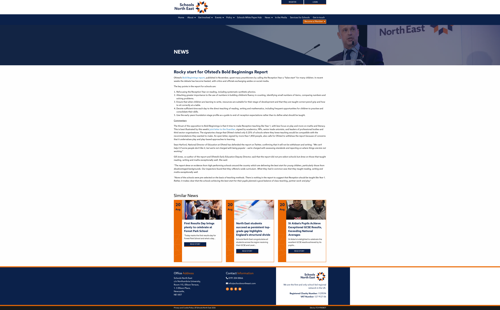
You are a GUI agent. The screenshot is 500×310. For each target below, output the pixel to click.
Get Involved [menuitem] (204, 18)
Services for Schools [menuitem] (300, 18)
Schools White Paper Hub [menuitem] (249, 18)
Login (315, 2)
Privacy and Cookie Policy (184, 308)
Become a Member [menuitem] (314, 22)
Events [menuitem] (218, 18)
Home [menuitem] (181, 18)
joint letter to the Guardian (222, 129)
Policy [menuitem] (229, 18)
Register (292, 2)
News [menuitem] (267, 18)
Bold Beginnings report (193, 78)
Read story (195, 244)
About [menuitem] (190, 18)
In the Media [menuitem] (281, 18)
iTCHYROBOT (320, 308)
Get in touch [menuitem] (319, 18)
